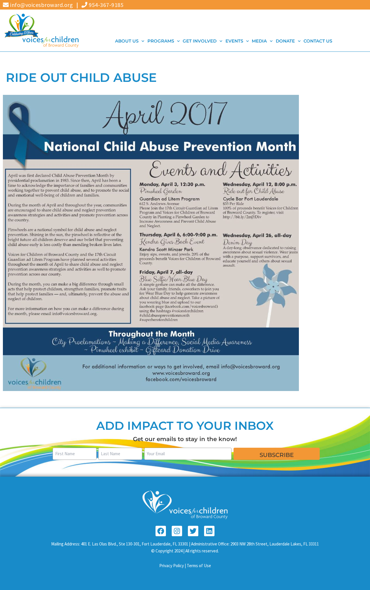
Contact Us (318, 41)
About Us (126, 41)
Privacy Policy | (173, 565)
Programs (160, 41)
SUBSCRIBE (277, 454)
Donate (285, 41)
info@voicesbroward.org (41, 4)
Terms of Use (199, 565)
